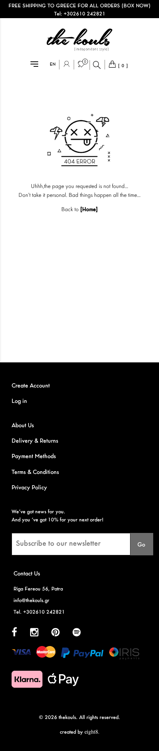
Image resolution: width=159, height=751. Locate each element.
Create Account (31, 386)
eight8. (92, 731)
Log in (19, 401)
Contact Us (27, 574)
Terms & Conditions (35, 472)
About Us (23, 426)
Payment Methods (34, 456)
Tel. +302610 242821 (39, 612)
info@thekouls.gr (31, 601)
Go (141, 545)
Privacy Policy (29, 488)
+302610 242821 (84, 14)
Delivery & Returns (35, 441)
